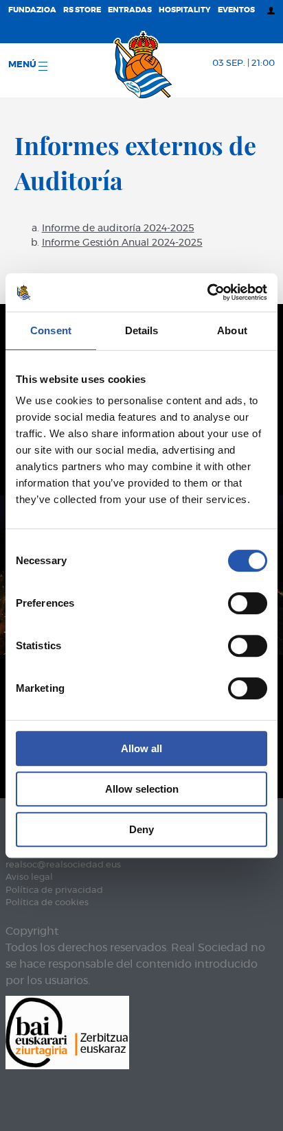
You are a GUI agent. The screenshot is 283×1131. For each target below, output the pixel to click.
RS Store (82, 10)
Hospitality (185, 10)
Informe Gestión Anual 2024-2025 (122, 243)
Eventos (236, 10)
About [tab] (232, 330)
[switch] (247, 603)
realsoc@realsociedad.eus (63, 865)
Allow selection (142, 789)
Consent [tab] (50, 330)
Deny (141, 829)
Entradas (130, 10)
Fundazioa (32, 10)
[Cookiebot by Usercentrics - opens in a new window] (207, 292)
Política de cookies (47, 902)
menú (23, 64)
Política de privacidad (54, 890)
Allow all (141, 748)
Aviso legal (29, 877)
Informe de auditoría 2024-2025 (118, 228)
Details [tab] (142, 330)
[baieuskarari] (67, 1031)
